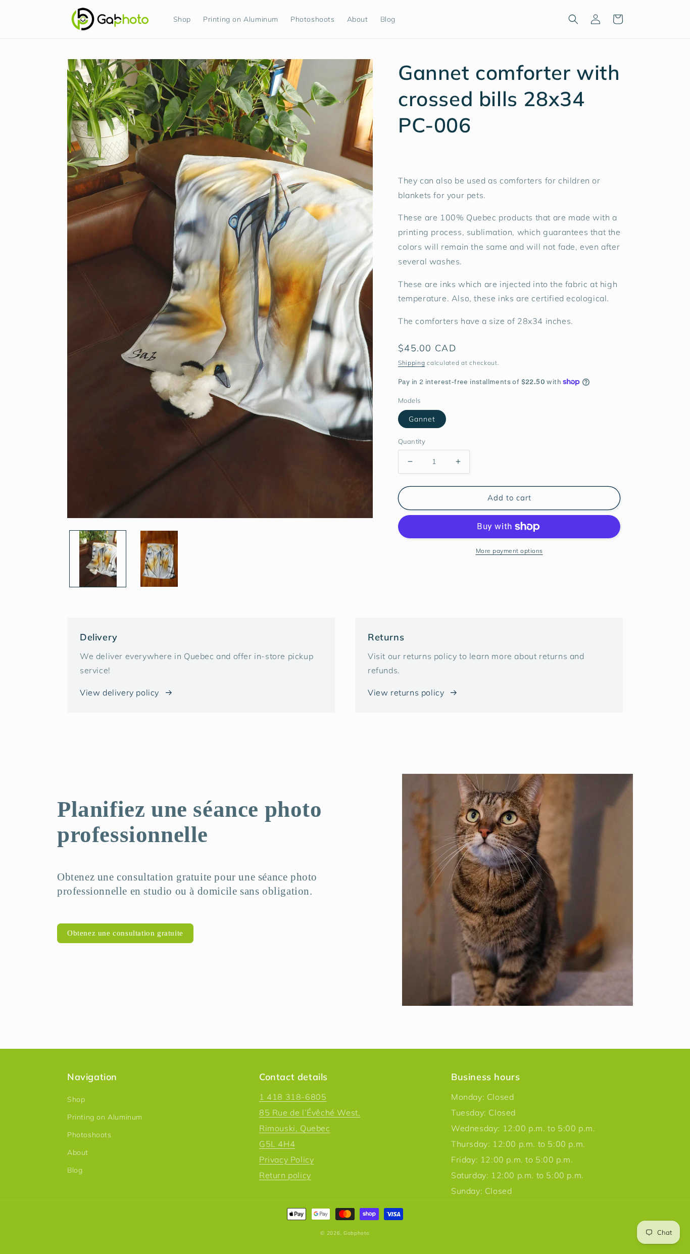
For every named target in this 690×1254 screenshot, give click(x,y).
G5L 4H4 (277, 1144)
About (77, 1152)
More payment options (509, 550)
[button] (573, 19)
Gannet (422, 419)
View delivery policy (119, 692)
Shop (76, 1099)
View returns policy (406, 692)
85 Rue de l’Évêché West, (309, 1112)
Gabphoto (356, 1233)
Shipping (411, 362)
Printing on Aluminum (104, 1117)
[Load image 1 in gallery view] (98, 559)
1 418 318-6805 (292, 1097)
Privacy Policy (286, 1159)
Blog (74, 1170)
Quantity (411, 441)
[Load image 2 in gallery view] (159, 559)
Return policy (285, 1175)
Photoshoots (89, 1134)
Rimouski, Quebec (294, 1128)
